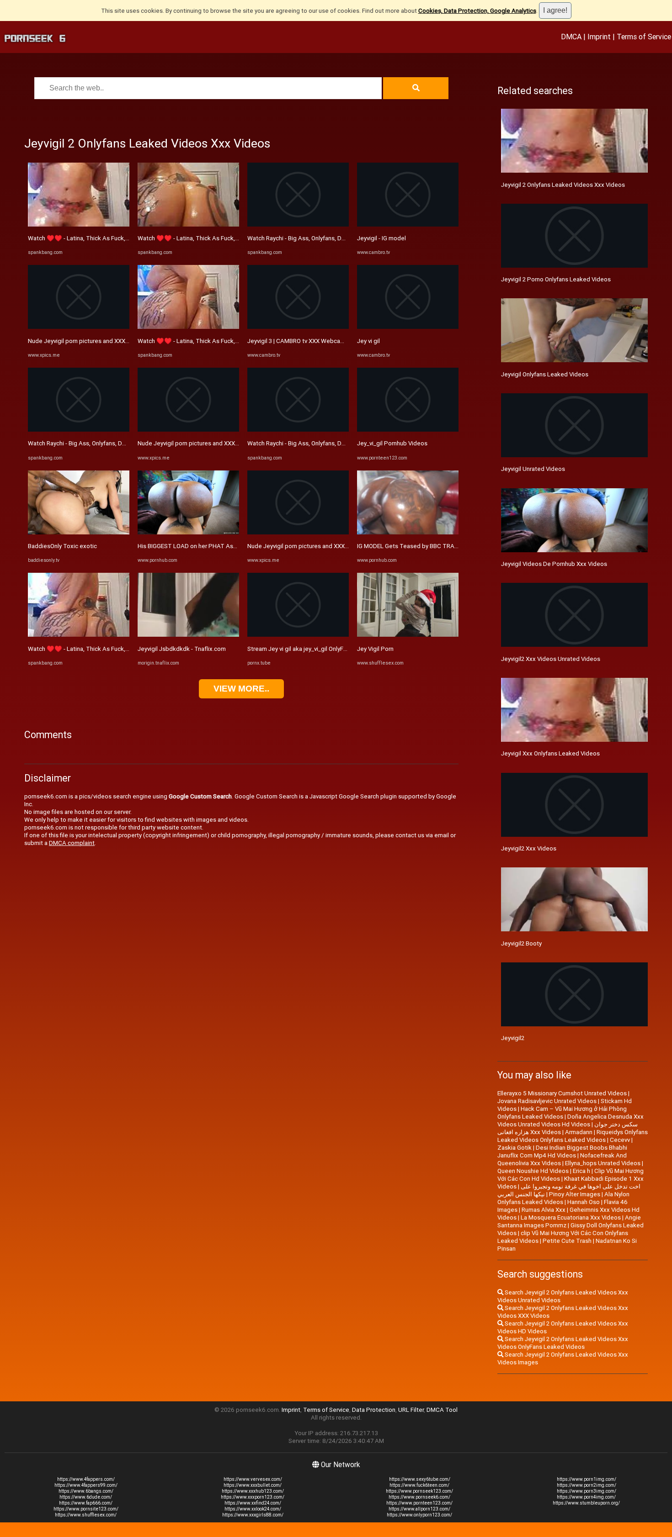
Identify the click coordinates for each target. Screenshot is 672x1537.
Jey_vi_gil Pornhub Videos (392, 443)
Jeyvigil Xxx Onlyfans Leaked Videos (550, 753)
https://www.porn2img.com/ (586, 1485)
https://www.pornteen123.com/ (419, 1503)
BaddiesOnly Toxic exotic (62, 546)
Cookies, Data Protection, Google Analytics (477, 11)
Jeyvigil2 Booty (521, 943)
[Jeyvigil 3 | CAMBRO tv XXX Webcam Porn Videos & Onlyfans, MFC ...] (298, 327)
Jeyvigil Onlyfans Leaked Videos (544, 374)
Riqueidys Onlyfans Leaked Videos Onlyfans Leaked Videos (572, 1136)
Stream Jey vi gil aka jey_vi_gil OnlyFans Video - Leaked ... (324, 649)
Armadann (578, 1132)
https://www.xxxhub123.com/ (253, 1491)
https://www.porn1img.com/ (586, 1479)
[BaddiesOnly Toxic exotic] (78, 532)
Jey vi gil (368, 341)
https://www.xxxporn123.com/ (252, 1497)
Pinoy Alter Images (574, 1194)
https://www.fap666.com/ (85, 1503)
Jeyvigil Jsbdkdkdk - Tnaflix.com (182, 649)
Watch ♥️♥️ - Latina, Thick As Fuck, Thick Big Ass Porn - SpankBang (120, 238)
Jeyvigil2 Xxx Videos (528, 848)
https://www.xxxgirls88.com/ (252, 1515)
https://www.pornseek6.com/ (419, 1497)
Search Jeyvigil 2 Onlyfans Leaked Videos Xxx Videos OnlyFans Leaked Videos (562, 1343)
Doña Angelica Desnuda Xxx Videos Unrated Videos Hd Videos (570, 1120)
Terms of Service (644, 36)
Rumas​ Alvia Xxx (543, 1210)
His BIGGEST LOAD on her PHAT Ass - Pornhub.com (207, 546)
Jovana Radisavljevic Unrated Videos (547, 1101)
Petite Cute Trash (567, 1241)
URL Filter (411, 1410)
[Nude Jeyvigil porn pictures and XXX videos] (78, 327)
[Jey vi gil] (408, 327)
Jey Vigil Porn (375, 649)
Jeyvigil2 (512, 1038)
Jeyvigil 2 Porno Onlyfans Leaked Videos (556, 279)
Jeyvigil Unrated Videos (533, 469)
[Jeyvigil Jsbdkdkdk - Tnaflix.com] (188, 635)
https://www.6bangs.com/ (86, 1491)
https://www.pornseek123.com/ (419, 1491)
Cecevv (620, 1140)
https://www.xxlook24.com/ (252, 1509)
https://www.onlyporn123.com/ (419, 1515)
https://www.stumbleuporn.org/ (586, 1503)
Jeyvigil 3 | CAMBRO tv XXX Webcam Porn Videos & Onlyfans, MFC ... (339, 341)
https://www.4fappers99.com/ (85, 1485)
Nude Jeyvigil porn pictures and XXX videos (86, 341)
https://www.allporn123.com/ (419, 1509)
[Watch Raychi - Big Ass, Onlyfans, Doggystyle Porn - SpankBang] (78, 429)
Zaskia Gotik (514, 1147)
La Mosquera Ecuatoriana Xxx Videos (571, 1217)
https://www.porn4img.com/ (586, 1497)
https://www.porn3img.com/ (586, 1491)
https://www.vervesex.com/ (253, 1479)
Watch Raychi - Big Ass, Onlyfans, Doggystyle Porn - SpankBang (113, 443)
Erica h (581, 1171)
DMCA (571, 36)
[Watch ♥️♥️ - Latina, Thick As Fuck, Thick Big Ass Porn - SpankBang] (78, 224)
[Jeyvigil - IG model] (408, 224)
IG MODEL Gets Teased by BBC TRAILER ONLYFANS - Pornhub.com (447, 546)
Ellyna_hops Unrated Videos (602, 1163)
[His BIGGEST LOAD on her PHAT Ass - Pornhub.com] (188, 532)
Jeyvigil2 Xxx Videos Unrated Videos (550, 659)
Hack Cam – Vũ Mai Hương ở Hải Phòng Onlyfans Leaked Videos (562, 1112)
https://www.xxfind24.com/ (252, 1503)
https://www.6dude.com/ (85, 1497)
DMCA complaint (72, 843)
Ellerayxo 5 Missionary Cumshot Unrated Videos (562, 1093)
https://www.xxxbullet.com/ (253, 1485)
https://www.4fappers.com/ (86, 1479)
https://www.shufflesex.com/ (86, 1515)
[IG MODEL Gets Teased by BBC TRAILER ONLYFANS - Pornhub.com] (408, 532)
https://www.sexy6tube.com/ (419, 1479)
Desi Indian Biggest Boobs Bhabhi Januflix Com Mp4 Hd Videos (562, 1151)
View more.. (241, 688)
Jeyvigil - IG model (381, 238)
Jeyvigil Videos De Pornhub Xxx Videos (554, 564)
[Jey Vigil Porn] (408, 635)
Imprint (599, 36)
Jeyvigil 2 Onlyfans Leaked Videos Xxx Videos (563, 185)
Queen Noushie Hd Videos (533, 1171)
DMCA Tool (442, 1410)
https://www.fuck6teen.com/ (419, 1485)
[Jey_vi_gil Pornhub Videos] (408, 429)
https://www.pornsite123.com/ (85, 1509)
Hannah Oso (583, 1202)
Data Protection (373, 1410)
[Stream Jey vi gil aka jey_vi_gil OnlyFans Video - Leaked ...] (298, 635)
